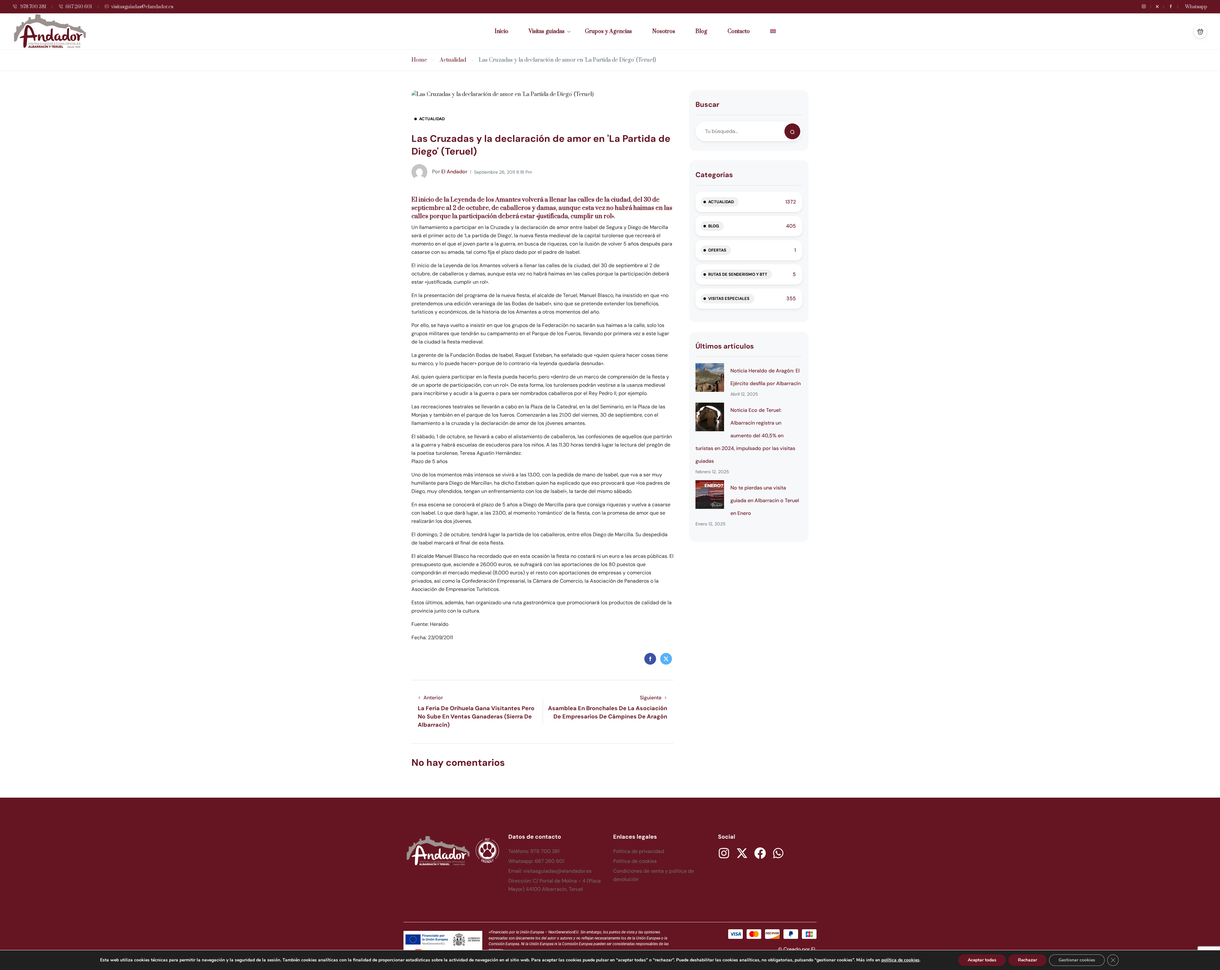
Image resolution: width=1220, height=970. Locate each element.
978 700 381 (32, 7)
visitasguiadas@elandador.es (142, 7)
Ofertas (717, 250)
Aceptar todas (982, 960)
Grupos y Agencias (608, 31)
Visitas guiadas (547, 31)
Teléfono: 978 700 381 (533, 851)
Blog (701, 31)
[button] (1200, 31)
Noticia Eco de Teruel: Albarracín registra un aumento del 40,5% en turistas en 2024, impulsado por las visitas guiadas (745, 435)
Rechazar (1027, 960)
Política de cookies (635, 861)
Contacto (739, 31)
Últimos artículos (724, 346)
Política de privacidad (638, 851)
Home (419, 60)
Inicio (501, 31)
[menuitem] (773, 31)
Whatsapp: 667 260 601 (536, 861)
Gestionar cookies (1077, 960)
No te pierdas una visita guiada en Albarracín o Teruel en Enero (764, 500)
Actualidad (453, 60)
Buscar (707, 104)
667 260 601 (78, 7)
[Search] (792, 131)
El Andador (449, 171)
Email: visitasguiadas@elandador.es (550, 871)
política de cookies (900, 960)
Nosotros (663, 31)
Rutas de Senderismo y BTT (737, 274)
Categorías (714, 174)
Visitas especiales (728, 298)
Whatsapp (1196, 7)
